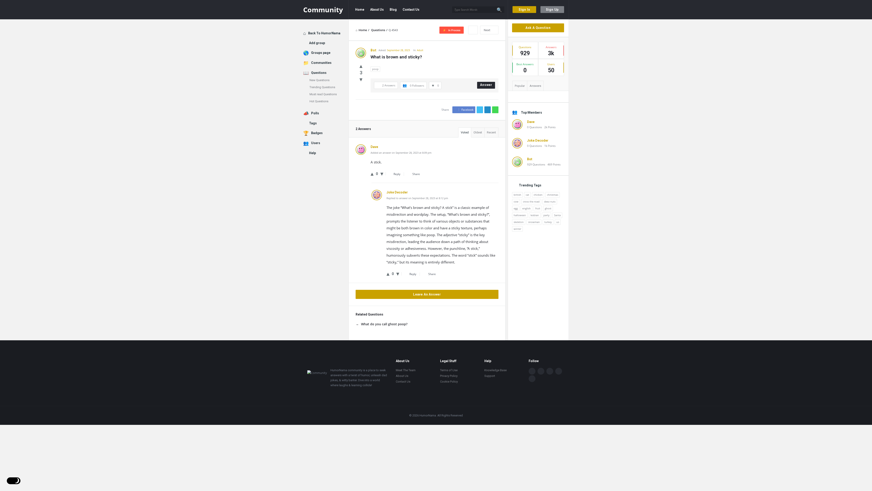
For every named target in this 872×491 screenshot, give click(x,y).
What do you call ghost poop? (384, 324)
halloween (520, 215)
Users (315, 143)
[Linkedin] (549, 371)
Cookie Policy (449, 381)
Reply (397, 174)
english (526, 208)
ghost (548, 208)
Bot (529, 159)
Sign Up (552, 9)
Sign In (524, 9)
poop (375, 69)
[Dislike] (360, 79)
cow (516, 201)
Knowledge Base (495, 370)
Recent (491, 132)
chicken (538, 194)
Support (489, 376)
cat (527, 194)
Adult (420, 50)
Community (323, 9)
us (557, 222)
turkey (548, 222)
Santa (557, 215)
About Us (377, 9)
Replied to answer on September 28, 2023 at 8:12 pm (417, 198)
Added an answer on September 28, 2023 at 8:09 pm (401, 152)
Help (312, 153)
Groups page (320, 53)
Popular (520, 86)
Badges (317, 133)
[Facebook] (532, 371)
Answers (535, 86)
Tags (313, 123)
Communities (321, 63)
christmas (552, 194)
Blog (393, 9)
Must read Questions (323, 94)
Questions (319, 73)
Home (359, 9)
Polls (315, 113)
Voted (465, 132)
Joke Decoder (537, 140)
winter (517, 228)
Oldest (477, 132)
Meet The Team (406, 370)
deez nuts (549, 201)
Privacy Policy (449, 376)
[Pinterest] (532, 378)
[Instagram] (558, 371)
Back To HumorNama (324, 33)
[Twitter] (541, 371)
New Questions (319, 80)
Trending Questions (322, 87)
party (546, 215)
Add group (317, 43)
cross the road (531, 201)
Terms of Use (449, 370)
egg (516, 208)
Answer (486, 85)
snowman (534, 222)
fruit (537, 208)
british (517, 194)
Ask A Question (538, 28)
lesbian (534, 215)
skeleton (519, 222)
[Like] (360, 66)
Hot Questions (319, 101)
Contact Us (411, 9)
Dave (531, 122)
